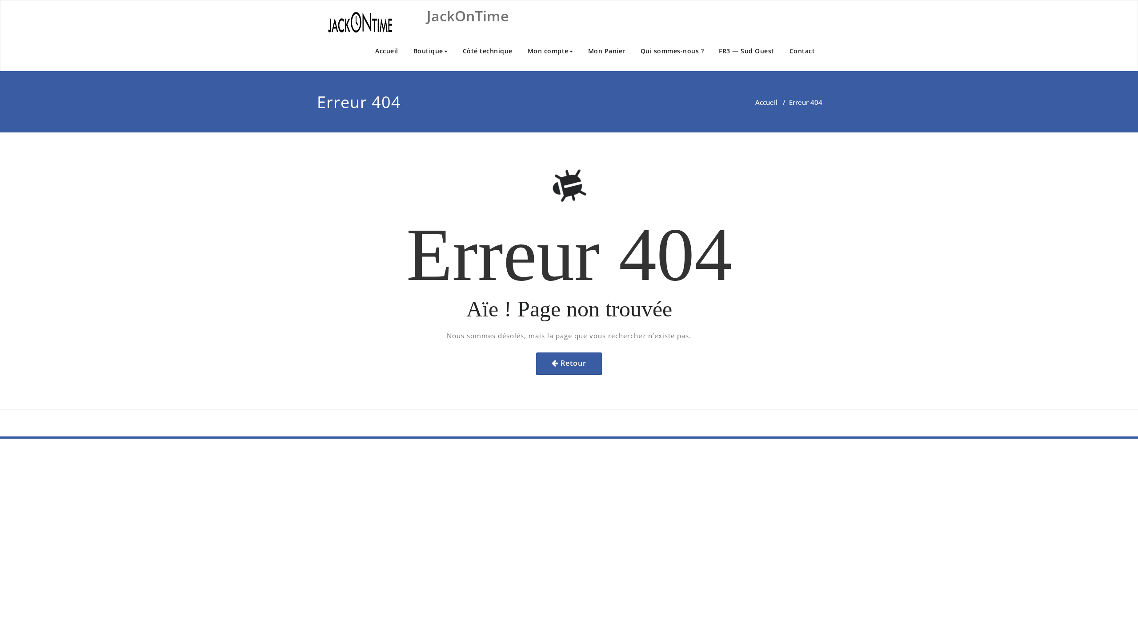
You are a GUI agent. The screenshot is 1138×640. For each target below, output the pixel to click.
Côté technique (488, 51)
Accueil (386, 51)
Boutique (428, 51)
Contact (802, 51)
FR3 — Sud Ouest (746, 51)
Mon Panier (606, 51)
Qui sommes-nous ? (672, 51)
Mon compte (548, 51)
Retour (573, 363)
